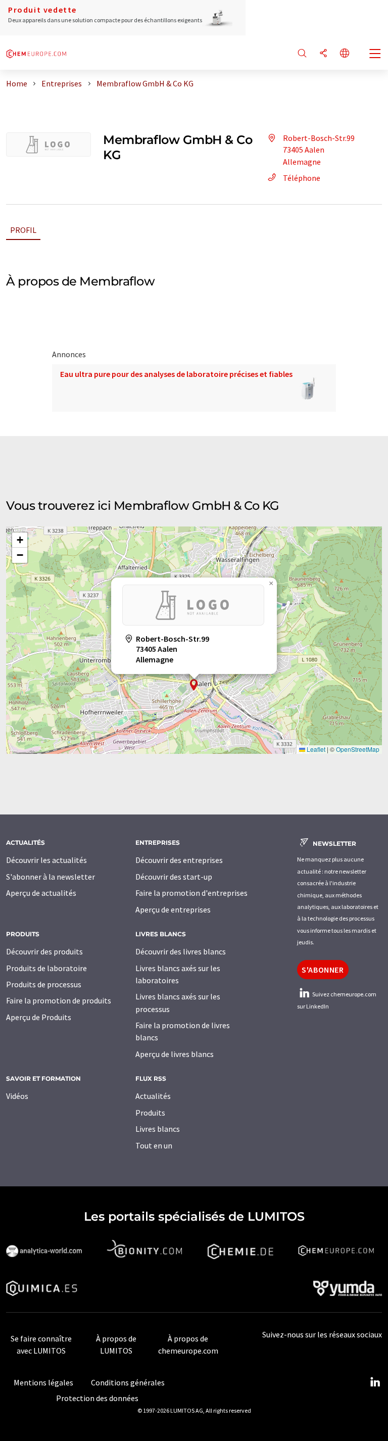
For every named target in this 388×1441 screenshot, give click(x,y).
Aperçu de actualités (41, 893)
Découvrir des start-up (173, 877)
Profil (23, 230)
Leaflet (315, 749)
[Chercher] (302, 54)
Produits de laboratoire (46, 968)
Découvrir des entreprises (179, 860)
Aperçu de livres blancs (174, 1054)
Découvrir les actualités (46, 860)
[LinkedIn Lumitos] (375, 1382)
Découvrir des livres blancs (180, 951)
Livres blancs (157, 1129)
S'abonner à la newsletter (50, 877)
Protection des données (97, 1398)
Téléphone (301, 178)
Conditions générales (128, 1382)
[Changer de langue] (344, 54)
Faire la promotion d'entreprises (191, 893)
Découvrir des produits (44, 951)
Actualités (153, 1096)
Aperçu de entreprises (173, 909)
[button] (194, 685)
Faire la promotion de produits (58, 1000)
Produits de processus (43, 984)
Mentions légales (43, 1382)
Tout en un (153, 1145)
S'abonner (323, 970)
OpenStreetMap (357, 749)
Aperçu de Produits (38, 1017)
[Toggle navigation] (375, 54)
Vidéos (17, 1096)
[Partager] (323, 54)
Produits (150, 1113)
